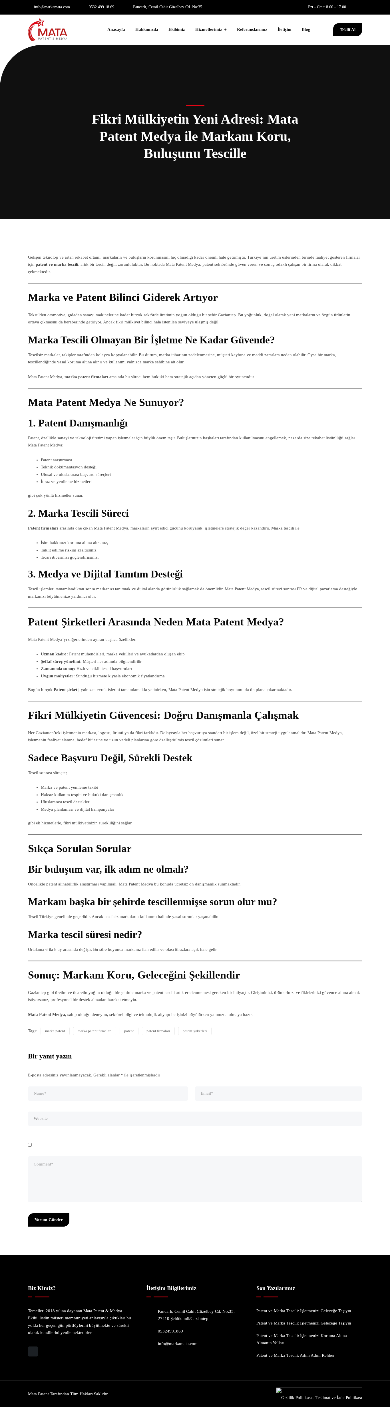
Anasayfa (116, 29)
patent (129, 1031)
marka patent (55, 1031)
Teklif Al (347, 29)
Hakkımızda (146, 29)
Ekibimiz (176, 29)
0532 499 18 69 (101, 7)
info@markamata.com (52, 7)
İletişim (285, 29)
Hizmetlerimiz (208, 29)
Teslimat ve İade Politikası (338, 1397)
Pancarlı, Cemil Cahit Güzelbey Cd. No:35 (167, 7)
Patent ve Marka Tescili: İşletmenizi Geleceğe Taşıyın (303, 1311)
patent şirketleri (195, 1031)
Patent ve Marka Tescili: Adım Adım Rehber (295, 1355)
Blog (306, 29)
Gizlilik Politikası (296, 1397)
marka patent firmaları (95, 1031)
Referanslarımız (252, 29)
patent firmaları (158, 1031)
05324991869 (170, 1331)
